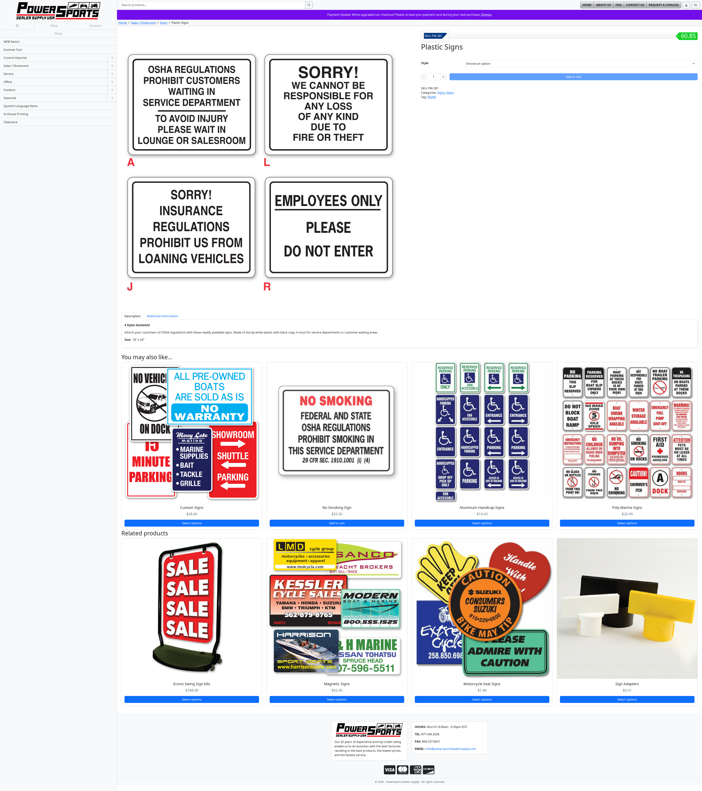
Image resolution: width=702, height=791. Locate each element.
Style (424, 63)
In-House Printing (16, 114)
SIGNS (431, 97)
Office (8, 82)
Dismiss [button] (486, 15)
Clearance (10, 122)
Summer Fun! (13, 50)
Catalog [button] (664, 5)
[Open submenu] (112, 58)
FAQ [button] (619, 5)
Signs (163, 23)
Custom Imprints (15, 58)
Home (122, 23)
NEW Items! (12, 42)
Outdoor (10, 90)
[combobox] (212, 4)
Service (9, 74)
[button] (686, 4)
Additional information (162, 316)
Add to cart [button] (337, 523)
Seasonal (10, 98)
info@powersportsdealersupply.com (451, 749)
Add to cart (573, 77)
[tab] (132, 316)
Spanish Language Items (21, 106)
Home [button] (587, 5)
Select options (192, 523)
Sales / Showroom (143, 23)
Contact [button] (635, 5)
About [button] (603, 5)
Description (132, 316)
